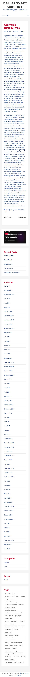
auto (17, 596)
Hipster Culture (22, 217)
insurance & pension (10, 627)
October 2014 (8, 473)
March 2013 (7, 536)
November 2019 (9, 320)
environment (18, 613)
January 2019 (8, 358)
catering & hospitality (11, 604)
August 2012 (8, 545)
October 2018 (8, 371)
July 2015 (7, 464)
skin (5, 212)
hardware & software (11, 621)
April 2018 (7, 392)
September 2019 (9, 328)
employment (8, 613)
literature (16, 629)
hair (16, 210)
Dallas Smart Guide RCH (15, 5)
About (6, 580)
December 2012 (9, 540)
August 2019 (8, 333)
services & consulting (11, 651)
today (23, 656)
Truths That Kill (9, 256)
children (21, 604)
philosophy (8, 648)
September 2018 (9, 375)
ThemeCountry (24, 673)
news (5, 566)
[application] (15, 237)
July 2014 (7, 481)
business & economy (11, 602)
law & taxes (8, 629)
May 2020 (7, 307)
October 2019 (8, 324)
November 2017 (9, 405)
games (11, 615)
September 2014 (9, 477)
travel (12, 659)
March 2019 (7, 354)
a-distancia (8, 593)
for (6, 615)
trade (6, 659)
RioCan (17, 137)
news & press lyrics (16, 645)
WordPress (18, 675)
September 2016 (9, 456)
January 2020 (8, 311)
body (12, 210)
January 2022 (8, 290)
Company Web (8, 268)
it (19, 627)
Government (8, 618)
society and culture (10, 654)
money (7, 642)
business (12, 599)
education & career (10, 610)
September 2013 (9, 519)
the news (16, 656)
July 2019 (7, 337)
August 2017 (8, 413)
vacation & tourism (10, 662)
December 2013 (9, 506)
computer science (10, 607)
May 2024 (7, 286)
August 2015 (8, 460)
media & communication (11, 635)
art (14, 593)
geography (18, 615)
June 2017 (7, 422)
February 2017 (8, 439)
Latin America (8, 217)
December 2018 (9, 362)
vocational (21, 662)
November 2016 (9, 447)
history (22, 621)
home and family (9, 624)
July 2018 (7, 383)
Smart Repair (8, 260)
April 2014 (7, 494)
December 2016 (9, 443)
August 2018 (8, 379)
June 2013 (7, 523)
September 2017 (9, 409)
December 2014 (9, 468)
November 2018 (9, 367)
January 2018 (8, 400)
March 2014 (7, 498)
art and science (9, 596)
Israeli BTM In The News (12, 273)
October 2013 (8, 515)
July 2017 (7, 417)
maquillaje (21, 210)
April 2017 (7, 430)
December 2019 (9, 316)
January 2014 (8, 502)
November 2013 (9, 511)
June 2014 (7, 485)
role (14, 648)
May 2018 (7, 388)
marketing (8, 632)
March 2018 (7, 396)
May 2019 (7, 345)
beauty (8, 210)
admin (16, 31)
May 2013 (7, 528)
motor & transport (16, 642)
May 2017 (7, 426)
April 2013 (7, 532)
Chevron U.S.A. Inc (16, 79)
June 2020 (7, 303)
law (23, 627)
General (22, 31)
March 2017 (7, 434)
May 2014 (7, 489)
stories (20, 654)
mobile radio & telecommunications (10, 639)
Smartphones (8, 264)
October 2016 (8, 451)
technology (8, 656)
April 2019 (7, 350)
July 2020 (7, 299)
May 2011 (7, 549)
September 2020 (9, 294)
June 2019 (7, 341)
